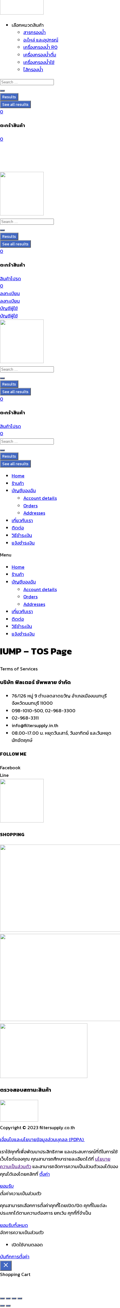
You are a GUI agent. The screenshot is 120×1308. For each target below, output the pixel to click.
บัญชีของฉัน (24, 490)
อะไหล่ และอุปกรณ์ (40, 39)
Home (18, 475)
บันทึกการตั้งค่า (14, 1256)
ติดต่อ (18, 527)
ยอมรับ (7, 1185)
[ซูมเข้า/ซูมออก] (2, 1298)
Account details (40, 498)
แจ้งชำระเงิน (23, 542)
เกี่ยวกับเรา (22, 520)
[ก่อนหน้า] (2, 1306)
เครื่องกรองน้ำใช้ (38, 62)
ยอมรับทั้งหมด (14, 1225)
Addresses (34, 512)
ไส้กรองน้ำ (33, 69)
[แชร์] (14, 1298)
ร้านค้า (18, 483)
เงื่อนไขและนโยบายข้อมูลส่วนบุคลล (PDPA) (42, 1139)
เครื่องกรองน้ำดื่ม (39, 54)
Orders (30, 505)
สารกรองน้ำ (34, 32)
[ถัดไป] (8, 1306)
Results (9, 97)
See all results (15, 104)
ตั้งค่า (44, 1173)
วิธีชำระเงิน (22, 535)
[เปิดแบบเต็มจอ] (8, 1298)
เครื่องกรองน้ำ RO (40, 47)
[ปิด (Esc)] (19, 1298)
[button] (60, 555)
